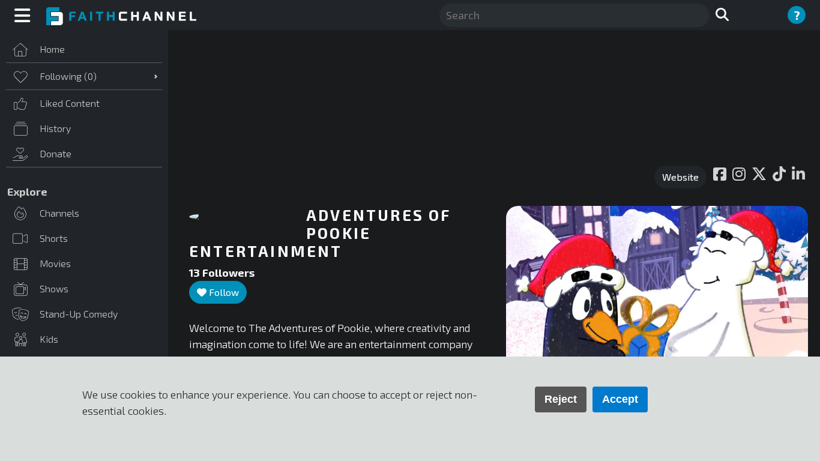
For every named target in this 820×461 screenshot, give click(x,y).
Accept (620, 399)
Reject (560, 399)
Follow (223, 292)
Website (680, 176)
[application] (657, 291)
